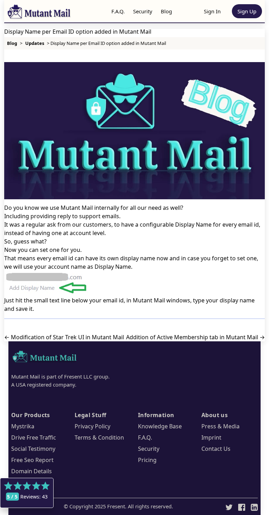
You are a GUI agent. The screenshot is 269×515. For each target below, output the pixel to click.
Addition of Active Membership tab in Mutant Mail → (195, 337)
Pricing (147, 460)
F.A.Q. (118, 11)
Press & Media (220, 426)
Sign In (212, 11)
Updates (34, 43)
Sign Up (246, 11)
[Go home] (44, 357)
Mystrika (22, 426)
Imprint (211, 437)
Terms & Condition (99, 437)
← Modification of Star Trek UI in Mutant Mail (64, 337)
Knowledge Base (160, 426)
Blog (166, 11)
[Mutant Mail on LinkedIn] (254, 506)
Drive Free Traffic (33, 437)
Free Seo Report (32, 460)
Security (142, 11)
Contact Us (215, 449)
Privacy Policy (92, 426)
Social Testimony (33, 449)
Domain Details (31, 471)
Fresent (116, 506)
